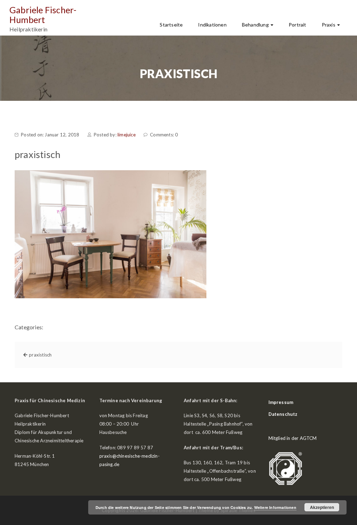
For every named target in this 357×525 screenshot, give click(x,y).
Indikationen (212, 25)
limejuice (126, 134)
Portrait (297, 25)
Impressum (281, 402)
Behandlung (256, 25)
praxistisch (40, 355)
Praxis (329, 25)
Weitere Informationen (275, 507)
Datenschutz (283, 414)
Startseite (171, 25)
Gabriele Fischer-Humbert (42, 15)
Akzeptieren (322, 507)
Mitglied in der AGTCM (292, 438)
